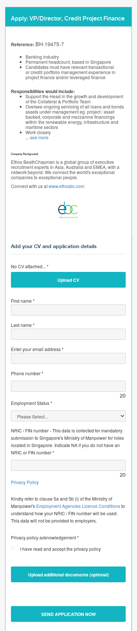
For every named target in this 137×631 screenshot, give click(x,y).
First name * (23, 301)
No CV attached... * (30, 266)
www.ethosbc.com (66, 186)
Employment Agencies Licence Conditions (78, 506)
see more (39, 137)
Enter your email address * (37, 349)
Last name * (23, 325)
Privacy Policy (25, 482)
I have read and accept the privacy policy (60, 549)
